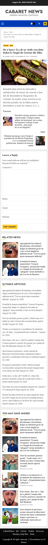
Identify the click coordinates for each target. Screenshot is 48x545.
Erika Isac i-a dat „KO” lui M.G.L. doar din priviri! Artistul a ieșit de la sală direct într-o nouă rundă (22, 379)
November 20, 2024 (23, 56)
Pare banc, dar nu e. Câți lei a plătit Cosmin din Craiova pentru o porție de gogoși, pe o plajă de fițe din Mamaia (23, 343)
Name (5, 199)
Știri (11, 45)
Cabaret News (9, 56)
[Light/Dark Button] (33, 23)
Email (4, 208)
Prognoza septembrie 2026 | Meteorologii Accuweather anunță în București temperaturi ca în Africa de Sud (23, 368)
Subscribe (45, 23)
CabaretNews (8, 531)
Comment (7, 167)
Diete (32, 534)
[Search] (39, 23)
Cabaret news (24, 11)
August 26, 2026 (27, 469)
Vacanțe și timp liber (20, 534)
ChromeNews (34, 539)
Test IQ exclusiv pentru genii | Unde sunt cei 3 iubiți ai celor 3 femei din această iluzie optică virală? (23, 321)
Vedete (31, 531)
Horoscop (40, 531)
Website (6, 217)
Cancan (6, 45)
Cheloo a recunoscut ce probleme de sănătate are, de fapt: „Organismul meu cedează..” (32, 479)
